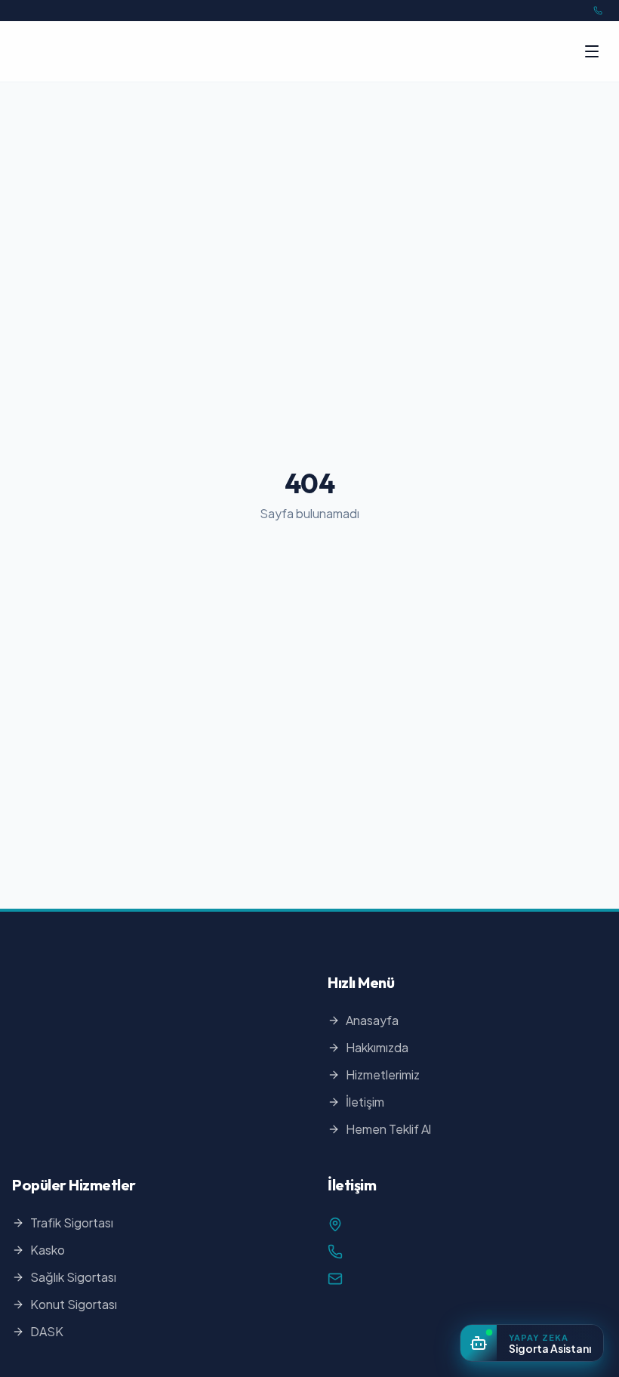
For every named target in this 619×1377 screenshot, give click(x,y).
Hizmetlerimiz (383, 1074)
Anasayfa (372, 1020)
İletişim (365, 1102)
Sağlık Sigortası (73, 1277)
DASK (46, 1331)
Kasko (47, 1250)
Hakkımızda (377, 1047)
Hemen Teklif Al (388, 1129)
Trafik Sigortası (71, 1222)
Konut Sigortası (73, 1304)
